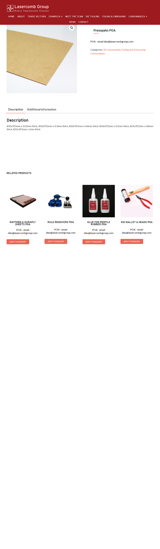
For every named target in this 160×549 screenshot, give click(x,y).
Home (11, 16)
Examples (54, 16)
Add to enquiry (18, 242)
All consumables (112, 49)
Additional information (41, 109)
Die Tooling (92, 16)
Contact (83, 22)
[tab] (16, 109)
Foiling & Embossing (114, 16)
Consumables (137, 16)
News (72, 22)
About (21, 16)
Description (15, 109)
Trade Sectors (37, 16)
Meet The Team (74, 16)
